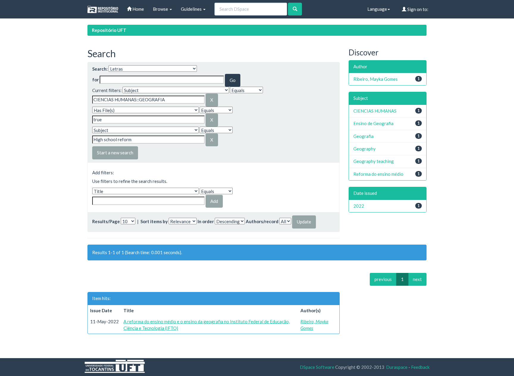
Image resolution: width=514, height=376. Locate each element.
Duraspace (397, 367)
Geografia (363, 136)
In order (206, 221)
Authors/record (262, 221)
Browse (161, 9)
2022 (358, 206)
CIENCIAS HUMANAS (375, 111)
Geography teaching (373, 161)
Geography (364, 148)
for (95, 79)
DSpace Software (317, 367)
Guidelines (192, 9)
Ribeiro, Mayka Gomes (375, 79)
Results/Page (106, 221)
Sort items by (154, 221)
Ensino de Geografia (373, 123)
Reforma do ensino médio (378, 174)
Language (377, 9)
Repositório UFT (109, 30)
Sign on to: (417, 9)
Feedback (420, 367)
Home (137, 9)
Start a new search (115, 152)
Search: (100, 69)
